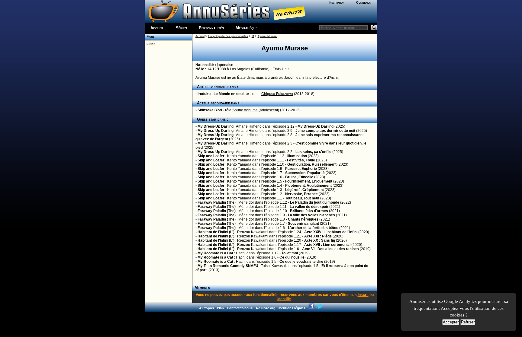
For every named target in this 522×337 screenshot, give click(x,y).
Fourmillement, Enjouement (308, 181)
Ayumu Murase (267, 36)
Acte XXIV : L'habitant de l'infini (330, 232)
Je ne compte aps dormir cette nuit (325, 131)
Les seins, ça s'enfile (313, 152)
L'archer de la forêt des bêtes (313, 228)
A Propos (206, 308)
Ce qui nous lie (291, 257)
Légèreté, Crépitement (304, 190)
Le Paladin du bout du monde (314, 202)
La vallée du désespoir (309, 207)
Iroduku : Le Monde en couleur (223, 94)
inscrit (363, 295)
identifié (284, 299)
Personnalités (211, 28)
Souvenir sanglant (303, 223)
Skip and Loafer (211, 156)
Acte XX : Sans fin (319, 240)
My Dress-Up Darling (216, 126)
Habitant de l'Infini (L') (216, 232)
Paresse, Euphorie (301, 169)
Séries (181, 28)
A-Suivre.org (266, 308)
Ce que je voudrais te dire (301, 261)
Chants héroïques (303, 219)
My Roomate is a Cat (215, 253)
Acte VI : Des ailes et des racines (330, 249)
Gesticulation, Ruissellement (312, 164)
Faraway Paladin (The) (217, 202)
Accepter (451, 322)
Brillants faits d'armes (309, 211)
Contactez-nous (240, 308)
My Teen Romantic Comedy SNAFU (228, 266)
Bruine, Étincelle (299, 177)
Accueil (157, 28)
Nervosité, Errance (301, 194)
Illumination (297, 156)
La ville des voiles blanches (311, 215)
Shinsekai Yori (210, 110)
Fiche (149, 36)
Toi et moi (290, 253)
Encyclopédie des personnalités (228, 36)
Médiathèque (246, 28)
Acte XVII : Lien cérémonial (327, 245)
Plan (220, 308)
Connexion (363, 2)
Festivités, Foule (301, 160)
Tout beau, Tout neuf (302, 198)
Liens (150, 44)
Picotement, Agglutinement (308, 185)
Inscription (336, 2)
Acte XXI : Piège (318, 236)
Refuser (468, 322)
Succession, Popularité (305, 173)
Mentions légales (292, 308)
